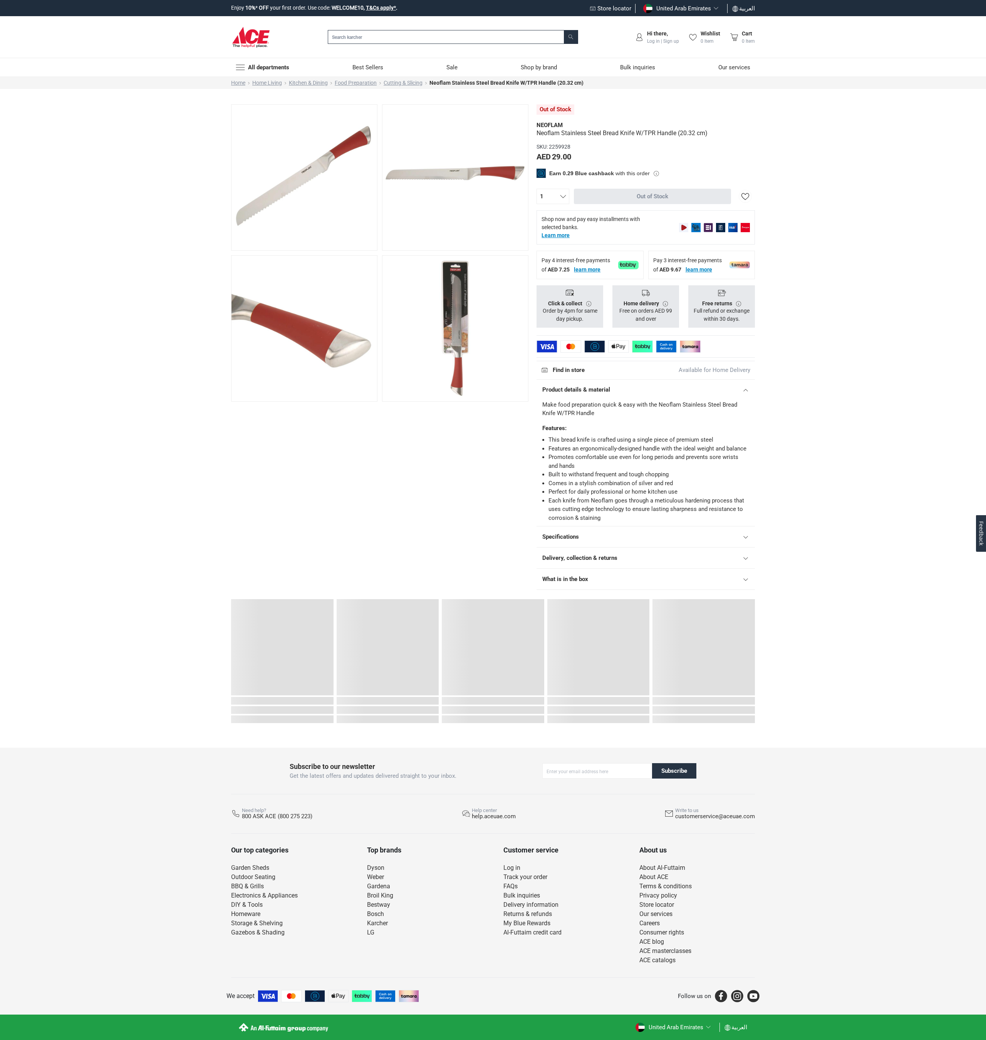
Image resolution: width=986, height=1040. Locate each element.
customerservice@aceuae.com (715, 816)
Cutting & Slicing (403, 83)
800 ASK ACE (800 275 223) (277, 816)
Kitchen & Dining (308, 83)
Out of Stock (652, 196)
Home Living (267, 83)
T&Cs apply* (381, 8)
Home (238, 83)
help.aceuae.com (494, 816)
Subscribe (674, 770)
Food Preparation (356, 83)
